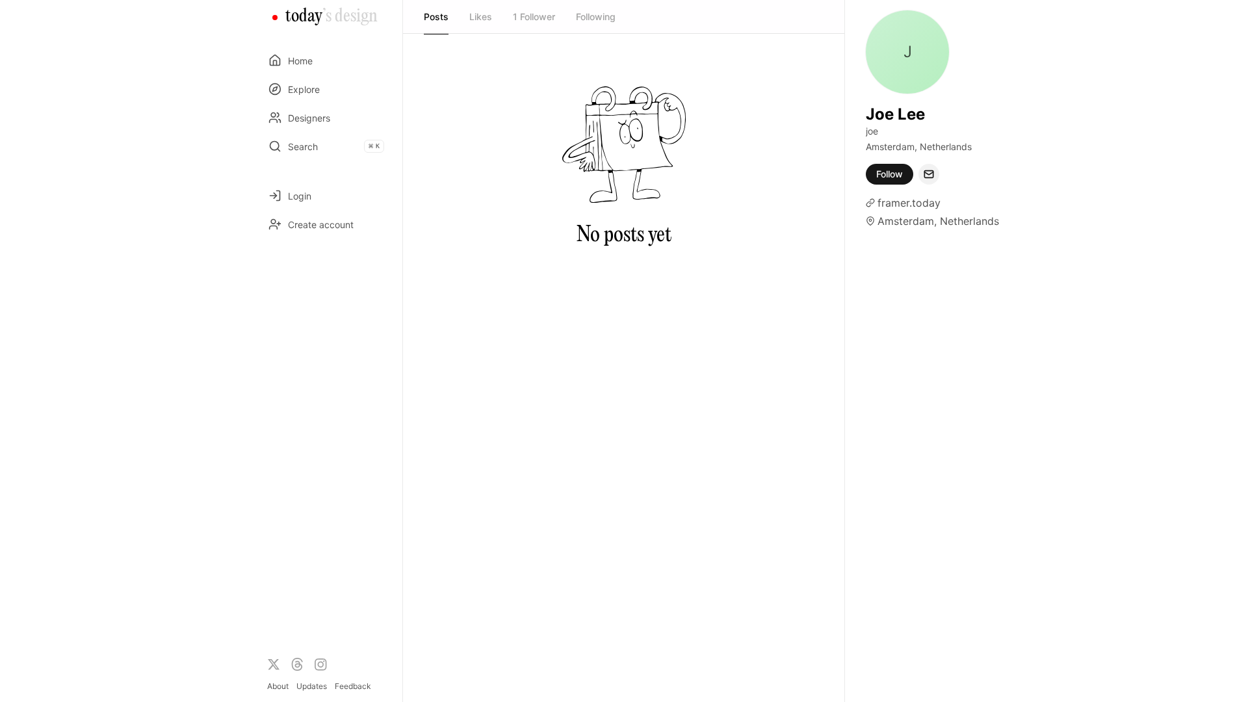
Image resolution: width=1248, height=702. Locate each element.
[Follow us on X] (273, 664)
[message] (928, 174)
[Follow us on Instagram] (320, 664)
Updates (311, 686)
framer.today (909, 202)
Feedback (353, 686)
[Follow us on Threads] (297, 664)
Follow (889, 173)
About (278, 686)
